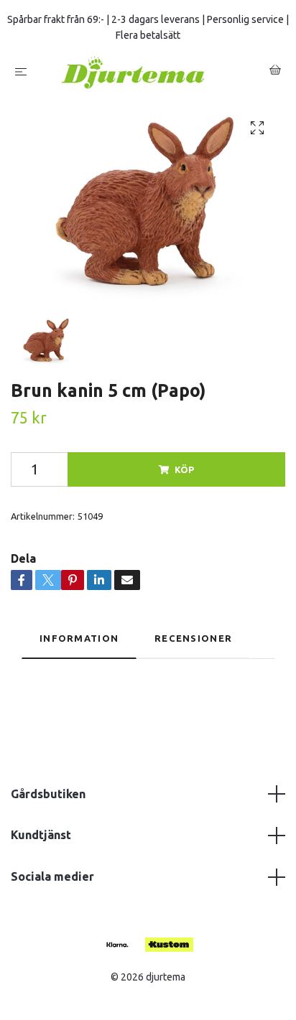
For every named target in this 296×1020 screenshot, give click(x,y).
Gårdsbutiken (48, 793)
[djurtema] (151, 72)
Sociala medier (52, 876)
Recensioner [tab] (193, 638)
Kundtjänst (41, 834)
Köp (184, 469)
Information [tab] (79, 638)
